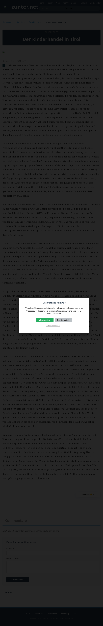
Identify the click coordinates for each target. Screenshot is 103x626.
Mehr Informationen (53, 326)
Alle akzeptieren (45, 320)
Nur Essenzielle (63, 320)
